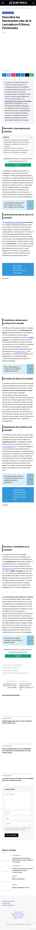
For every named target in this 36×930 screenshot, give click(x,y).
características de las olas (13, 101)
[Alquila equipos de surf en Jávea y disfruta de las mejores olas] (18, 707)
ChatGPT (18, 165)
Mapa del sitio (18, 918)
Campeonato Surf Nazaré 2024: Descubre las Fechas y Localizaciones (22, 870)
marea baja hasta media (10, 670)
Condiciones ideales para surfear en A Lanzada (16, 145)
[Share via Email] (27, 75)
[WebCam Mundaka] (6, 878)
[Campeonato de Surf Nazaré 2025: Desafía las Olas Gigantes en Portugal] (6, 858)
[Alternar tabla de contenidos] (30, 137)
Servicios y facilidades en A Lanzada (15, 152)
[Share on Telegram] (23, 75)
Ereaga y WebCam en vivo (20, 887)
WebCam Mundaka (18, 879)
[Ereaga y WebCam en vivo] (6, 887)
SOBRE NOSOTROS (8, 901)
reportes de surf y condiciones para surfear (15, 673)
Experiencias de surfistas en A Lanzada (16, 150)
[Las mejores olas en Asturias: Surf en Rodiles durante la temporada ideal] (18, 765)
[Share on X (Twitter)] (9, 75)
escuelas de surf (7, 568)
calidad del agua (17, 665)
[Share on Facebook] (4, 75)
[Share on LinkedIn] (18, 75)
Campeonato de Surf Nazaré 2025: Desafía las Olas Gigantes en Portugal (22, 860)
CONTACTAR (6, 903)
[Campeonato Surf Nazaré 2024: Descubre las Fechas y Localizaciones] (6, 868)
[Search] (33, 3)
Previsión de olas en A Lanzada (13, 148)
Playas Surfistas (8, 12)
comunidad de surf (8, 446)
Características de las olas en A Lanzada (16, 142)
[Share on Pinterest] (13, 75)
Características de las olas (11, 667)
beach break (6, 665)
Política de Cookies (18, 916)
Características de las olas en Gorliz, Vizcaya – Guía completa (10, 685)
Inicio (3, 8)
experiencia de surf (21, 351)
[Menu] (3, 3)
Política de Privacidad (18, 914)
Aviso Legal (18, 912)
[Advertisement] (18, 51)
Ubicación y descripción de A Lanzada (16, 140)
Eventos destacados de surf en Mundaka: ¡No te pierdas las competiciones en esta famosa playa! (16, 750)
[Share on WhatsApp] (32, 75)
